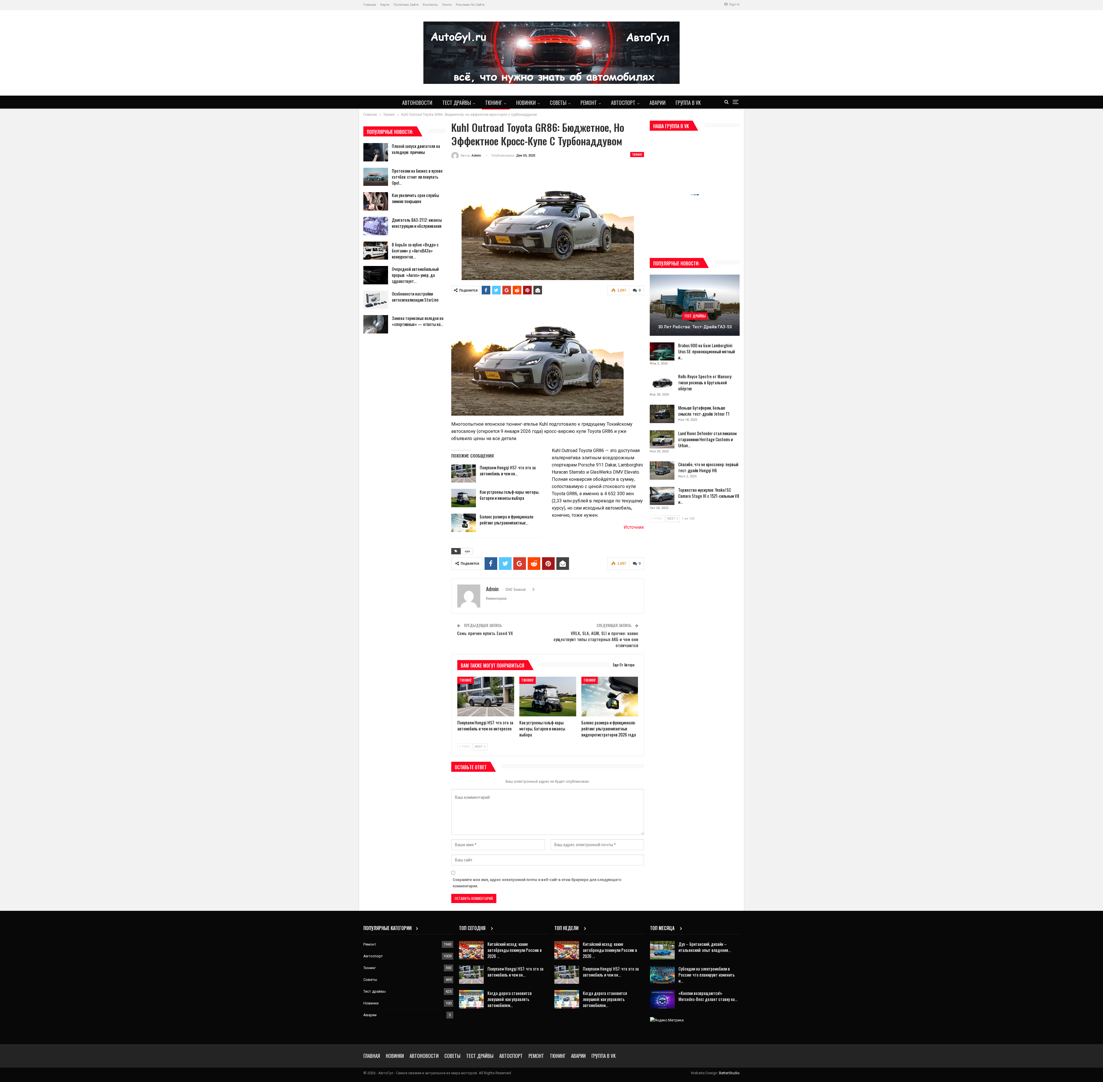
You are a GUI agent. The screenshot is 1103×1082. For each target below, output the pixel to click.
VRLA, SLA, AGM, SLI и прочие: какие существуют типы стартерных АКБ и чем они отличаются (596, 639)
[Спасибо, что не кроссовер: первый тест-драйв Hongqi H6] (662, 470)
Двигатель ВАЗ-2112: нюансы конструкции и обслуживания (417, 223)
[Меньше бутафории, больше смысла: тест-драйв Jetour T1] (662, 414)
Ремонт (589, 102)
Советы (558, 102)
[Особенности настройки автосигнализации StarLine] (375, 300)
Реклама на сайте (470, 5)
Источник (634, 527)
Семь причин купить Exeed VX (485, 633)
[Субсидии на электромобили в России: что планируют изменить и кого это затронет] (662, 975)
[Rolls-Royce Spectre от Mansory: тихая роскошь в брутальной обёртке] (662, 382)
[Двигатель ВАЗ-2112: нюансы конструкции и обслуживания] (375, 226)
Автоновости (417, 102)
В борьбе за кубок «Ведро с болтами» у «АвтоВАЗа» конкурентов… (415, 250)
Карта (384, 5)
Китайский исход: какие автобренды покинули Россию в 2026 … (514, 950)
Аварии (657, 102)
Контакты (430, 5)
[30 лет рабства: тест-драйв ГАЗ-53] (694, 305)
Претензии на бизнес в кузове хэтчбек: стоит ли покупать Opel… (417, 176)
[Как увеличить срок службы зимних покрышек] (375, 201)
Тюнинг (493, 102)
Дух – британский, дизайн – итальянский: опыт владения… (704, 947)
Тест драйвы (456, 102)
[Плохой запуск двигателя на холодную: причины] (375, 152)
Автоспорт (623, 102)
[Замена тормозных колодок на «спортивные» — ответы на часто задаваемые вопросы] (375, 324)
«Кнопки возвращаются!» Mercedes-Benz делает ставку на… (707, 996)
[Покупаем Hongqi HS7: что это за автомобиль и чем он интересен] (463, 473)
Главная (369, 5)
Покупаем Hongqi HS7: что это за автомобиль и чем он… (508, 470)
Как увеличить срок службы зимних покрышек (415, 198)
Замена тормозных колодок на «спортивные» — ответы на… (417, 321)
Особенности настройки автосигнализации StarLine (415, 296)
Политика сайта (406, 5)
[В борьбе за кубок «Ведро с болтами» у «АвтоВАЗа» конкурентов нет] (375, 251)
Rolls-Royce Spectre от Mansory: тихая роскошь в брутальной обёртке (705, 382)
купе (467, 551)
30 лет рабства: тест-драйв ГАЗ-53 (695, 326)
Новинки (526, 102)
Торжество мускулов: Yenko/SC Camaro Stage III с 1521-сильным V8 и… (708, 496)
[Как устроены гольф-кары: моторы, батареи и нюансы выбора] (463, 498)
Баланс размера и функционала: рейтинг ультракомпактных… (507, 519)
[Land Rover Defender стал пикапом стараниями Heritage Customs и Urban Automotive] (662, 439)
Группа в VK (688, 102)
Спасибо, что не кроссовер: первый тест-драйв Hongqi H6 (708, 467)
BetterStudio (729, 1073)
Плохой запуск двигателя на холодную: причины (416, 149)
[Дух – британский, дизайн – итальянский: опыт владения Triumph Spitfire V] (662, 950)
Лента (447, 5)
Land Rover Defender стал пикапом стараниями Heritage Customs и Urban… (707, 439)
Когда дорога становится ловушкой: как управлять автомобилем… (509, 999)
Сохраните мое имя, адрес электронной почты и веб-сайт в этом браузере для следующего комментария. (537, 882)
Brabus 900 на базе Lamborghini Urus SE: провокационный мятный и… (706, 351)
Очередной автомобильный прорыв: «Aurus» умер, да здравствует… (415, 275)
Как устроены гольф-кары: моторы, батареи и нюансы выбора (509, 495)
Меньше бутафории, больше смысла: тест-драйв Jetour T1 (704, 410)
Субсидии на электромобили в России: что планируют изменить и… (706, 974)
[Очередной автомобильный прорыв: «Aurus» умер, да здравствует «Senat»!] (375, 275)
